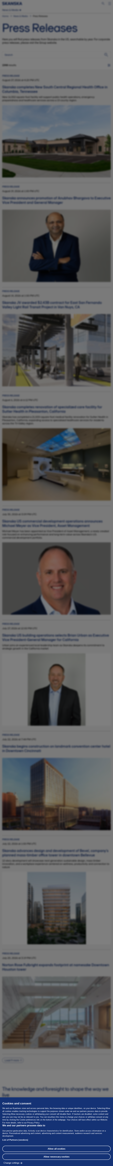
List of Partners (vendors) (15, 1140)
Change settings (11, 1163)
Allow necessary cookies (56, 1156)
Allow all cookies (56, 1148)
